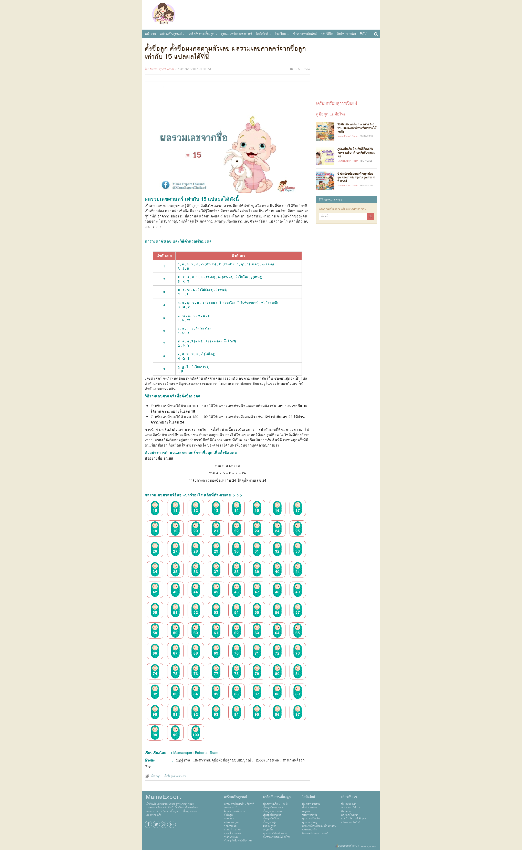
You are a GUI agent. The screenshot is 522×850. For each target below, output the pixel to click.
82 (155, 694)
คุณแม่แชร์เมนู (309, 822)
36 (196, 571)
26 (155, 551)
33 (297, 551)
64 (277, 632)
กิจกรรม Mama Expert (315, 833)
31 (257, 551)
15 (257, 510)
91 (175, 714)
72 (277, 653)
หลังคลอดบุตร (231, 822)
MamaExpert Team (162, 69)
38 (236, 571)
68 (196, 653)
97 (297, 714)
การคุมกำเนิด (231, 837)
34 (155, 571)
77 (216, 673)
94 (236, 714)
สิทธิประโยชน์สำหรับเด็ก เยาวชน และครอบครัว (319, 827)
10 (155, 510)
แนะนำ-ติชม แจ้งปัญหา (353, 818)
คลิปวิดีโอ (327, 34)
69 (216, 653)
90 (155, 714)
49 (297, 592)
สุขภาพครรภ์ (230, 807)
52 (196, 612)
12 (196, 510)
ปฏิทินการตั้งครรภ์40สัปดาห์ (239, 804)
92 (196, 714)
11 (175, 510)
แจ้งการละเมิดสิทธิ (350, 822)
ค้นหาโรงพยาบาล (233, 833)
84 (196, 694)
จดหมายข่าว (332, 200)
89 (297, 694)
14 (236, 510)
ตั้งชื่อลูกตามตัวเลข (175, 776)
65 (297, 632)
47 (257, 592)
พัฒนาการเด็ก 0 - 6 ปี (275, 804)
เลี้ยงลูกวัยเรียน (271, 818)
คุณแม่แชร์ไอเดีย (311, 818)
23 (257, 530)
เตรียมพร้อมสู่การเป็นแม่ (336, 103)
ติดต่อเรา (346, 811)
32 (277, 551)
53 (216, 612)
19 (175, 530)
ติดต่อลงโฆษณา (349, 815)
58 (155, 632)
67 (175, 653)
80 (277, 673)
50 (155, 612)
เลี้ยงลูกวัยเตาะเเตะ (273, 811)
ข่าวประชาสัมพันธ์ (305, 34)
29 (216, 551)
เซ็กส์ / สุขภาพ (309, 807)
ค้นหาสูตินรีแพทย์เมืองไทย (238, 840)
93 (216, 714)
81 (297, 673)
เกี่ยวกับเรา (349, 797)
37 (216, 571)
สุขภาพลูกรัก (269, 826)
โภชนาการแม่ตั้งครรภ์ (235, 811)
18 (155, 530)
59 (175, 632)
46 (236, 592)
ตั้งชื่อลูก (155, 776)
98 (155, 734)
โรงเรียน (280, 34)
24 (277, 530)
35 (175, 571)
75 (175, 673)
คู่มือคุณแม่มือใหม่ (331, 114)
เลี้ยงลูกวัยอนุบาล (272, 815)
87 (257, 694)
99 (175, 734)
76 (196, 673)
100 (195, 734)
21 (216, 530)
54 (236, 612)
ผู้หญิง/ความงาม (311, 804)
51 (175, 612)
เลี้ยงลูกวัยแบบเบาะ (273, 807)
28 (196, 551)
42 (155, 592)
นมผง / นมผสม (232, 829)
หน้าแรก (150, 34)
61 (216, 632)
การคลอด (229, 818)
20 (196, 530)
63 (257, 632)
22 (236, 530)
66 (155, 653)
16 (277, 510)
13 (216, 510)
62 (236, 632)
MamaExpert (163, 14)
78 (236, 673)
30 (236, 551)
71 (257, 653)
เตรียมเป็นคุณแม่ (171, 34)
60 (196, 632)
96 (277, 714)
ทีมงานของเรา (348, 804)
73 (297, 653)
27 (175, 551)
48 (277, 592)
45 (216, 592)
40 (277, 571)
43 (175, 592)
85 (216, 694)
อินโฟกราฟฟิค (346, 34)
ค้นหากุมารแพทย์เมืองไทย (276, 837)
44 (196, 592)
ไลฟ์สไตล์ (262, 34)
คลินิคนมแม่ (230, 826)
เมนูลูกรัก (268, 829)
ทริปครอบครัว (309, 815)
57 (297, 612)
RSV (363, 34)
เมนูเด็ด (306, 811)
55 (257, 612)
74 (155, 673)
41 (297, 571)
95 (257, 714)
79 (257, 673)
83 (175, 694)
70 (236, 653)
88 (277, 694)
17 (297, 510)
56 (277, 612)
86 (236, 694)
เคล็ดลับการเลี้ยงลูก (201, 34)
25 (297, 530)
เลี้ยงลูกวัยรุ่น (269, 822)
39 (257, 571)
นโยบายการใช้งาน (350, 807)
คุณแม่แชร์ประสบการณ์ (236, 34)
